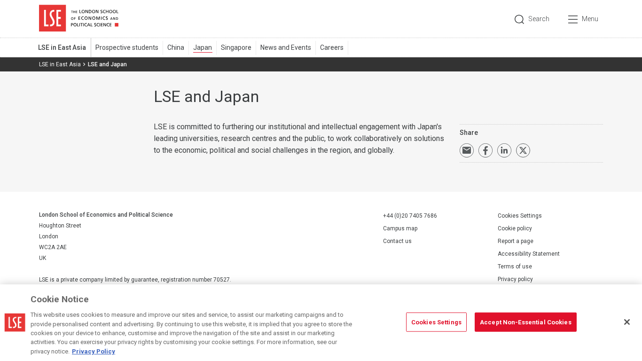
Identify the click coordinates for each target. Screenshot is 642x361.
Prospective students (126, 47)
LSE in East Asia (62, 47)
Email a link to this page (467, 150)
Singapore (236, 47)
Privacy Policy (93, 351)
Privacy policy (515, 279)
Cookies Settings (520, 215)
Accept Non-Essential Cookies (526, 321)
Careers (332, 47)
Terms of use (515, 266)
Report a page (515, 241)
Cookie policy (515, 228)
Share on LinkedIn (504, 150)
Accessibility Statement (529, 254)
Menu (590, 19)
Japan (202, 47)
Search (538, 19)
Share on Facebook (485, 150)
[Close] (627, 322)
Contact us (397, 241)
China (175, 47)
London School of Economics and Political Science (78, 19)
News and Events (285, 47)
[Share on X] (523, 150)
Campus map (400, 228)
